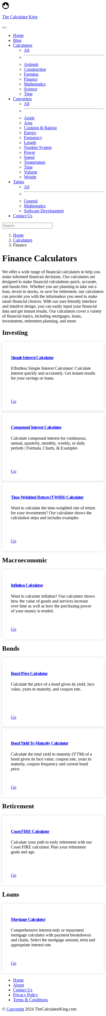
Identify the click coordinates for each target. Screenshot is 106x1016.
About (18, 985)
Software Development (44, 211)
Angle (29, 118)
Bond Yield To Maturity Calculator (39, 743)
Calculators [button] (22, 45)
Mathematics (35, 84)
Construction (35, 69)
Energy (30, 132)
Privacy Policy (25, 994)
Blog (17, 40)
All (26, 50)
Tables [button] (18, 182)
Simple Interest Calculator (32, 357)
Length (30, 142)
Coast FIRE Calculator (30, 831)
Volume (30, 172)
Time (28, 94)
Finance (31, 79)
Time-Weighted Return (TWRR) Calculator (47, 497)
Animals (31, 64)
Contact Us (22, 215)
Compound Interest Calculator (36, 427)
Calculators (22, 240)
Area (28, 123)
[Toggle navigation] (4, 27)
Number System (38, 147)
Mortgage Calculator (28, 919)
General (31, 201)
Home (18, 35)
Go (13, 401)
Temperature (34, 162)
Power (29, 152)
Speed (29, 157)
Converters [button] (22, 98)
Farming (31, 74)
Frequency (33, 137)
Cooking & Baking (40, 127)
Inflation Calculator (27, 585)
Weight (30, 177)
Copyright (15, 1009)
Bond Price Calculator (29, 673)
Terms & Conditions (30, 999)
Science (30, 89)
